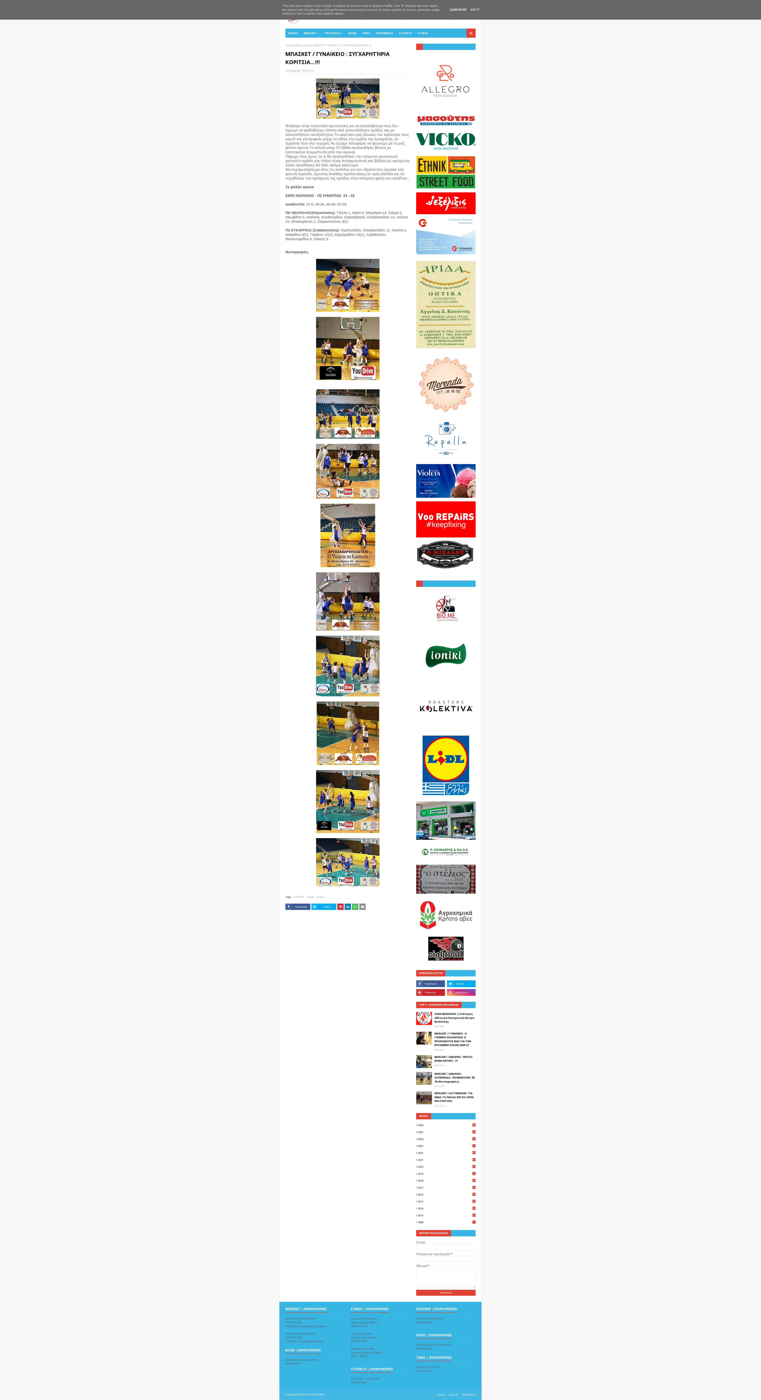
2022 (446, 1153)
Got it (475, 9)
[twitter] (461, 983)
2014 (446, 1208)
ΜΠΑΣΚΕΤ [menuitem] (310, 33)
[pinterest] (430, 992)
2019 (446, 1173)
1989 (446, 1222)
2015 (446, 1201)
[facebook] (430, 983)
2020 (446, 1167)
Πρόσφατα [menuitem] (332, 33)
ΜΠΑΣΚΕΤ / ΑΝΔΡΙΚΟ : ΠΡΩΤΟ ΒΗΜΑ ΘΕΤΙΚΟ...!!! (453, 1059)
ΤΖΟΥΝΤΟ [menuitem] (405, 33)
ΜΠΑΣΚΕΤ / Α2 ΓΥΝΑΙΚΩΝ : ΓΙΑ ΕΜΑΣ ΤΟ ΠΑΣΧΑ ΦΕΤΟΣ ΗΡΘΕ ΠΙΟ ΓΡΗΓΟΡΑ (454, 1097)
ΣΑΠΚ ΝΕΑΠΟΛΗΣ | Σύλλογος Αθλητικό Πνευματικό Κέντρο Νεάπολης (454, 1017)
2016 (446, 1194)
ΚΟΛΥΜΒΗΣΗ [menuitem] (384, 33)
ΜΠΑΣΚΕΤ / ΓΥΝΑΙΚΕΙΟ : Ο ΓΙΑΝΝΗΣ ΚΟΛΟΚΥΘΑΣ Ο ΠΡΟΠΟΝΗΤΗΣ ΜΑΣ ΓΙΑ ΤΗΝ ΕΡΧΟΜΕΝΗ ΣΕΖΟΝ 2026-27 (452, 1039)
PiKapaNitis (294, 70)
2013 (446, 1215)
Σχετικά (453, 1394)
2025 (446, 1132)
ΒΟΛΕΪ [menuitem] (352, 33)
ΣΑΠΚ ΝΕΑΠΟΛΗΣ (314, 1394)
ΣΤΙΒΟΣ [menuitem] (423, 33)
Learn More (458, 9)
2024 (446, 1139)
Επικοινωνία (469, 1394)
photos (308, 45)
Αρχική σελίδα (293, 45)
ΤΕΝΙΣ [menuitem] (366, 33)
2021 (446, 1160)
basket (310, 897)
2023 (446, 1146)
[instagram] (461, 992)
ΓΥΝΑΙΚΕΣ (299, 897)
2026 (446, 1125)
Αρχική (441, 1394)
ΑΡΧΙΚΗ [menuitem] (293, 33)
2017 (446, 1187)
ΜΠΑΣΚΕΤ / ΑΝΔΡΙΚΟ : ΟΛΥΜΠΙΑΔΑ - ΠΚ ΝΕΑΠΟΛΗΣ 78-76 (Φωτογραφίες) (454, 1077)
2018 (446, 1180)
